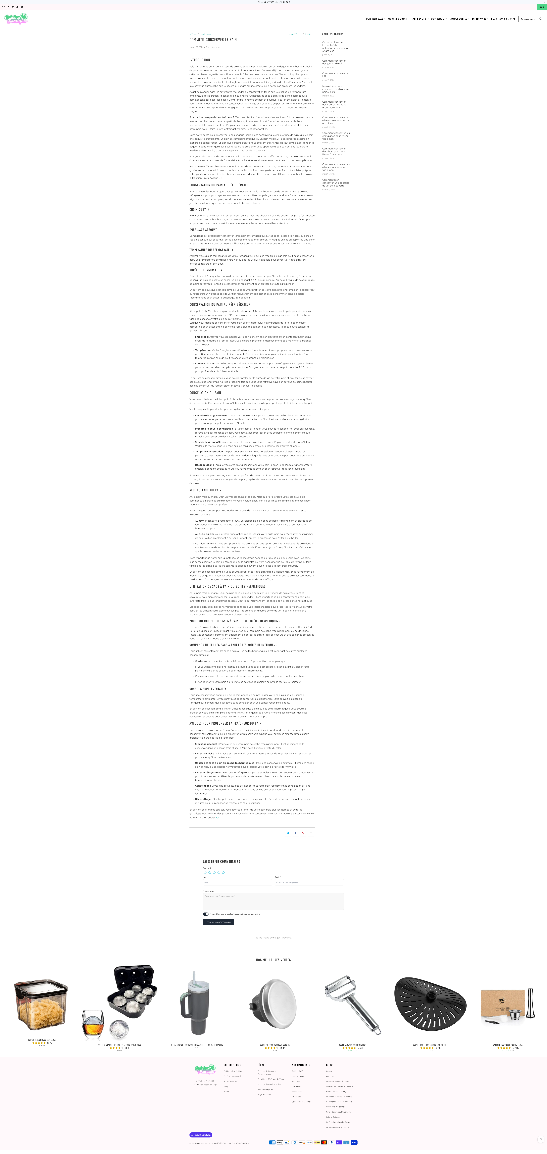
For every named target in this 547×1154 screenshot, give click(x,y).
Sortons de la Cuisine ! (301, 1102)
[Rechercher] (540, 19)
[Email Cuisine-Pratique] (3, 7)
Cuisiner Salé (297, 1071)
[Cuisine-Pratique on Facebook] (8, 7)
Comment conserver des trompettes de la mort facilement (334, 104)
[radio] (205, 872)
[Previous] (15, 1008)
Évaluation (208, 868)
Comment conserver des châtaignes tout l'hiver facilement (334, 151)
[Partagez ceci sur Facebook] (296, 833)
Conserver (296, 1086)
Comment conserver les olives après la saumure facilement (336, 167)
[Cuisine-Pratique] (16, 19)
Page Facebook (264, 1094)
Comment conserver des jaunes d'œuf (334, 62)
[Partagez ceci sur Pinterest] (303, 833)
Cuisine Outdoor (333, 1117)
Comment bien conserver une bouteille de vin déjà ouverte (335, 182)
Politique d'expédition (233, 1071)
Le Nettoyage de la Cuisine (337, 1127)
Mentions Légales (265, 1089)
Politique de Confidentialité (269, 1084)
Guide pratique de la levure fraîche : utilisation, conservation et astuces (335, 46)
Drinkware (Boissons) (335, 1107)
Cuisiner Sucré (298, 1076)
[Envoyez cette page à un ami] (311, 833)
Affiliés (226, 1091)
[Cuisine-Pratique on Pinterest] (12, 7)
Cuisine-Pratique (203, 1143)
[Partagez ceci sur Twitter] (288, 833)
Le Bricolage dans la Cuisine (338, 1122)
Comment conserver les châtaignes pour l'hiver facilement (336, 135)
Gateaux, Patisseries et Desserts (339, 1086)
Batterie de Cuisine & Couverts (339, 1096)
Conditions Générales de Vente (271, 1079)
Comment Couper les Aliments (339, 1102)
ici (217, 817)
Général (329, 1071)
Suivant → (310, 34)
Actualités (330, 1076)
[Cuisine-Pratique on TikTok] (17, 7)
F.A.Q (226, 1086)
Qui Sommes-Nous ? (232, 1076)
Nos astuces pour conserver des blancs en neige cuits (336, 89)
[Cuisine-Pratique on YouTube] (22, 7)
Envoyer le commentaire (218, 921)
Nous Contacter (230, 1081)
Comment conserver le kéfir (335, 75)
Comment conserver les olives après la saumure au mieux (336, 120)
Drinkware (296, 1096)
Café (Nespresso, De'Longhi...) (338, 1112)
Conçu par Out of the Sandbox (236, 1143)
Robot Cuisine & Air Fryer (337, 1091)
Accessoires (297, 1091)
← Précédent (295, 34)
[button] (376, 19)
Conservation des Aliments (337, 1081)
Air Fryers (296, 1081)
